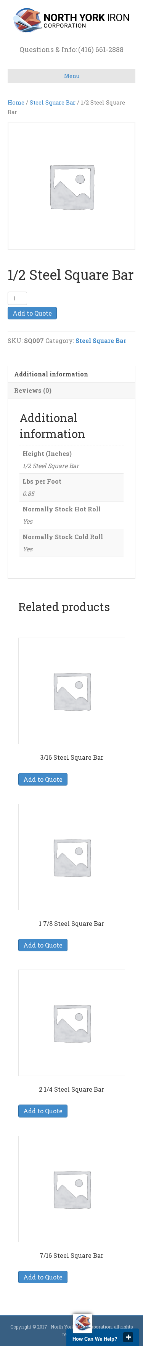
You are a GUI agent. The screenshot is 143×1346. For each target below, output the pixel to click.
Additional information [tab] (51, 374)
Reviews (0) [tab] (32, 390)
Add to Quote (32, 313)
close (128, 1337)
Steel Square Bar (53, 102)
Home (16, 102)
